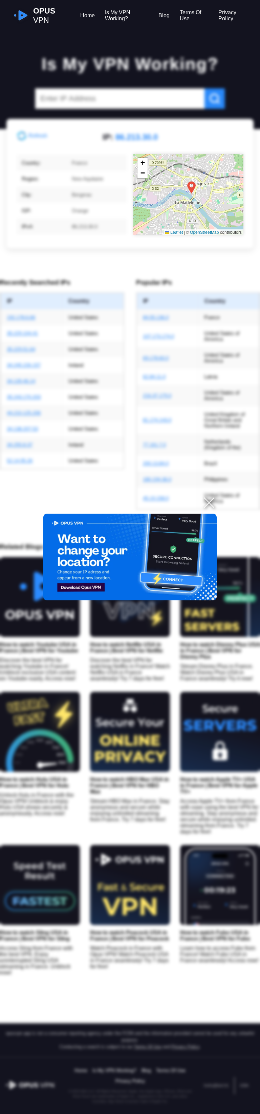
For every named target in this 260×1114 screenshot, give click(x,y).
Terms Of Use (190, 15)
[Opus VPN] (130, 557)
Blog (164, 15)
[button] (191, 187)
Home (87, 15)
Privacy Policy (227, 15)
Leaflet (176, 232)
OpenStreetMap (204, 232)
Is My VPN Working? (117, 15)
